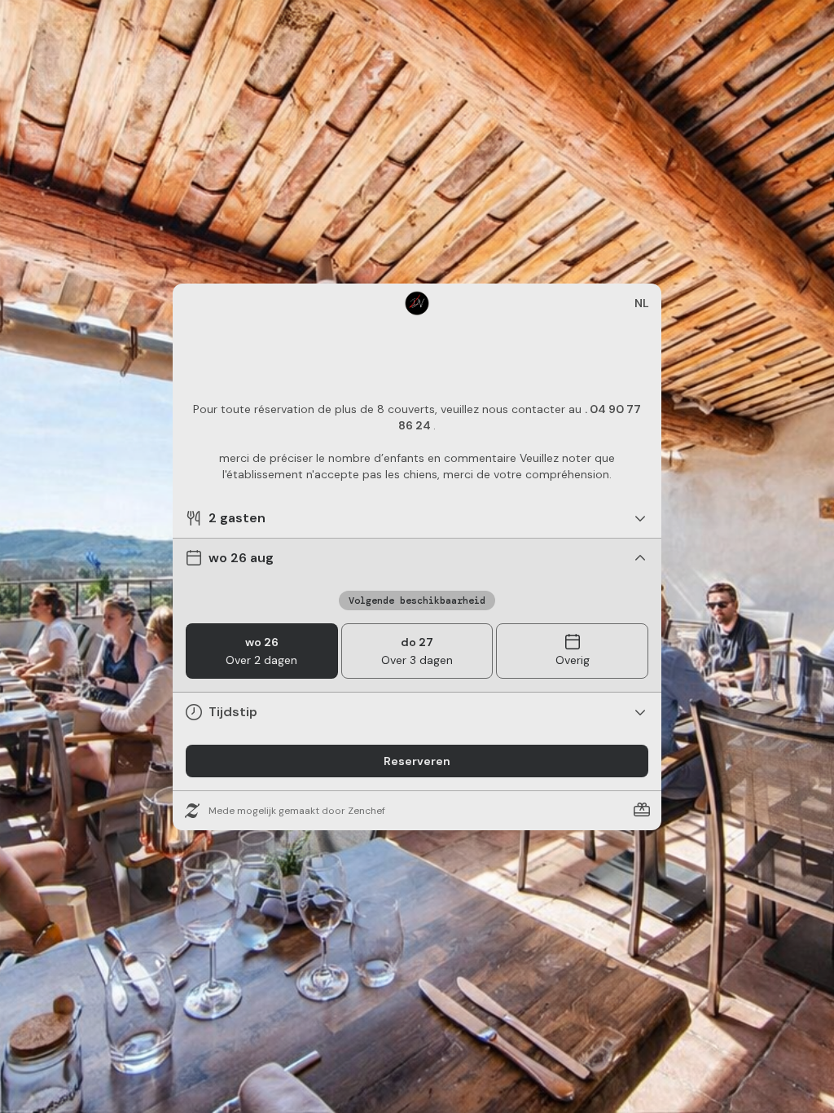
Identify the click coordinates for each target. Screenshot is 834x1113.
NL (641, 303)
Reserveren (417, 761)
